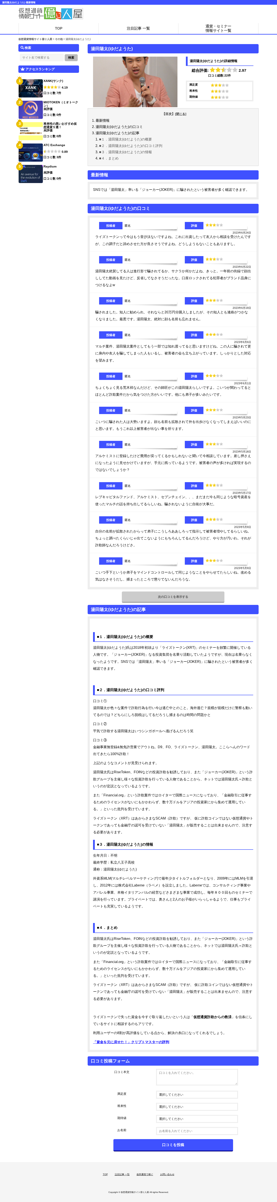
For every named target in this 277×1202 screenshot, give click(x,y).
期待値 (121, 1118)
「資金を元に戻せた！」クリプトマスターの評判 (131, 1042)
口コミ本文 (121, 1072)
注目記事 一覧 (122, 1174)
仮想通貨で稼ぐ (145, 1174)
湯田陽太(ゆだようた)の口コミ (119, 127)
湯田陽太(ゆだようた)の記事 (117, 133)
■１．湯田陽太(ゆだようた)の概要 (125, 139)
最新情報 (103, 120)
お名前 (121, 1130)
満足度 (121, 1093)
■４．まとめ (109, 158)
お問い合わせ (167, 1174)
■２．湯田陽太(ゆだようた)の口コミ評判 (130, 146)
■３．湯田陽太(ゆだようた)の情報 (125, 152)
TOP (105, 1174)
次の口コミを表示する (173, 596)
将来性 (121, 1106)
